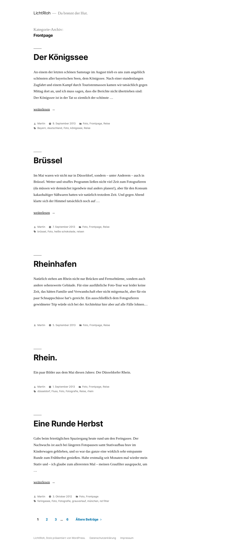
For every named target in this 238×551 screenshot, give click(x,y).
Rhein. (45, 357)
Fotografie (72, 391)
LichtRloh (42, 13)
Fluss (54, 391)
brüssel (41, 231)
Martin (41, 123)
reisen (80, 231)
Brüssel (48, 160)
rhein (90, 391)
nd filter (104, 501)
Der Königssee (61, 57)
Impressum (127, 538)
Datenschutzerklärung (103, 538)
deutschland (54, 128)
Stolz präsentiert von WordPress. (66, 538)
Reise (106, 123)
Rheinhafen (55, 264)
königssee (76, 128)
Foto (85, 123)
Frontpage (96, 123)
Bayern (41, 128)
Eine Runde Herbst (68, 423)
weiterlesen (42, 109)
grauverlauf (79, 501)
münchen (92, 501)
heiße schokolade (64, 231)
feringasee (43, 501)
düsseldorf (43, 391)
